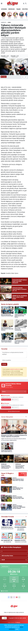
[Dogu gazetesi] (13, 4)
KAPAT (17, 629)
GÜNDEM (4, 9)
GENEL (9, 22)
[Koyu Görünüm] (23, 4)
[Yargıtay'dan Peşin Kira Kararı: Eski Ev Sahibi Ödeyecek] (21, 336)
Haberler (3, 22)
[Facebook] (9, 597)
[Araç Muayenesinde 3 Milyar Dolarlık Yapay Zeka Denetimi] (7, 323)
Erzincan (3, 464)
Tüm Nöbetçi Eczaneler (15, 411)
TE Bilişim (17, 622)
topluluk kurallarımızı (15, 369)
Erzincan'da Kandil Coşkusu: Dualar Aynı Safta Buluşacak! (6, 467)
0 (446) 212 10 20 (6, 407)
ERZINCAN (11, 9)
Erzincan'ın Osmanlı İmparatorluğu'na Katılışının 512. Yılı (20, 467)
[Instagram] (14, 597)
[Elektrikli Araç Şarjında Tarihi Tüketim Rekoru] (7, 336)
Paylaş (4, 76)
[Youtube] (17, 597)
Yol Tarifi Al (15, 399)
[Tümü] (26, 516)
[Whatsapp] (19, 597)
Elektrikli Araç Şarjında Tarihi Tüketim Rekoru (6, 341)
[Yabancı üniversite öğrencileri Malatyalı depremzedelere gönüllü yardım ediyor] (14, 67)
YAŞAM (18, 9)
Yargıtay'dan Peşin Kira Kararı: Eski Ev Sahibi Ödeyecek (20, 342)
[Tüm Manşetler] (26, 417)
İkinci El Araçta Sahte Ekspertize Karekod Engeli (7, 315)
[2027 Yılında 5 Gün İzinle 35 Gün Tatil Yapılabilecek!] (21, 323)
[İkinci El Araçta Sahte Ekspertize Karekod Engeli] (7, 310)
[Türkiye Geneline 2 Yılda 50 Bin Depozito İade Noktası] (21, 310)
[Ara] (25, 4)
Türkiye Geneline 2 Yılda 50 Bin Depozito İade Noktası (20, 316)
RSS (5, 618)
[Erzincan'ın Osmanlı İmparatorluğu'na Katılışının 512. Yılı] (21, 459)
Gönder (4, 364)
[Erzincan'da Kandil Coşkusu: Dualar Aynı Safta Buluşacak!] (7, 459)
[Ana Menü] (1, 3)
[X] (11, 597)
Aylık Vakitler (5, 591)
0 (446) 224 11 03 (6, 399)
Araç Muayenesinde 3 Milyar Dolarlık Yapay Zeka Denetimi (7, 329)
